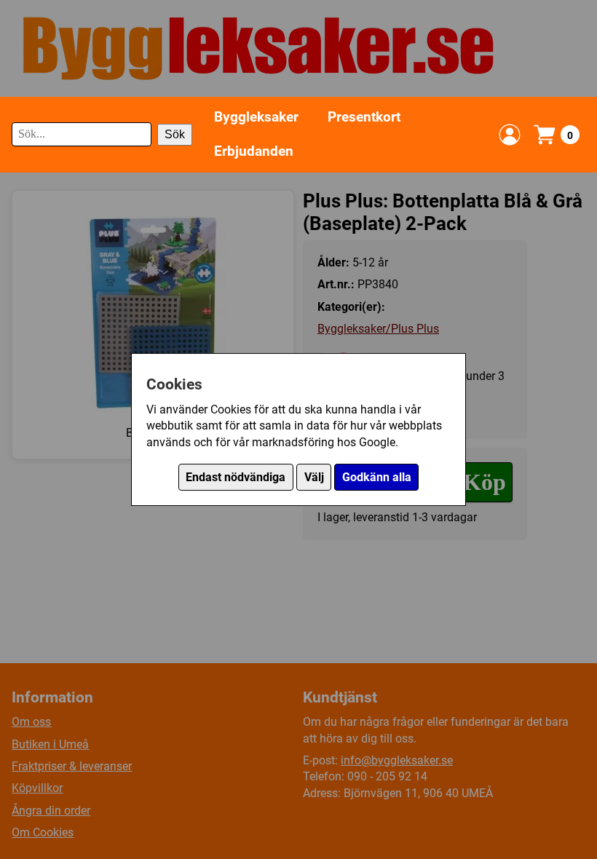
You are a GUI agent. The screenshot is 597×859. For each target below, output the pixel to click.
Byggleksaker (256, 116)
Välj (314, 477)
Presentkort (364, 116)
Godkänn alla (376, 477)
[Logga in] (509, 134)
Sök (175, 134)
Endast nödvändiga (235, 477)
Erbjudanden (253, 151)
